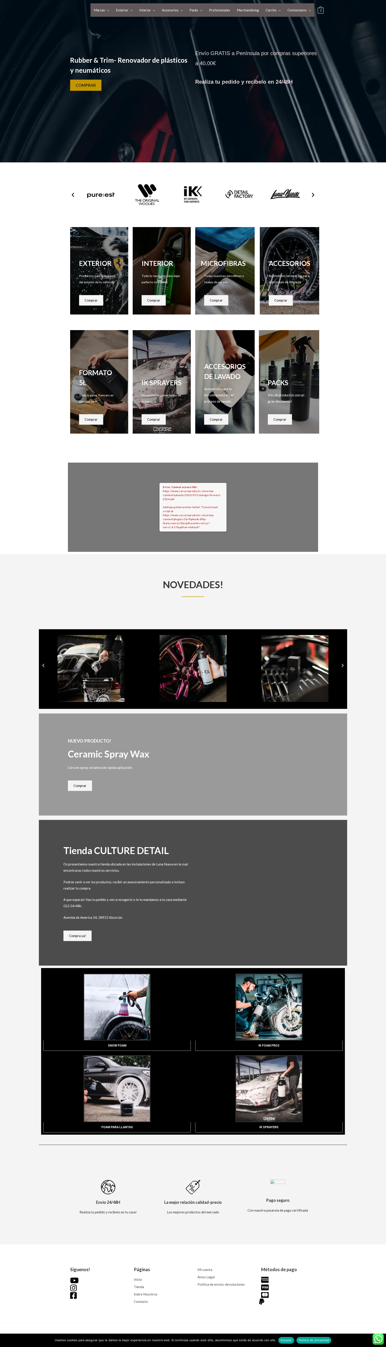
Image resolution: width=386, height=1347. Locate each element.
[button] (73, 195)
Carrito (271, 10)
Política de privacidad (314, 1340)
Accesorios (170, 10)
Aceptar (286, 1340)
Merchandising (248, 10)
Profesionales (219, 10)
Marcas (99, 10)
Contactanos (297, 10)
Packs (193, 10)
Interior (145, 10)
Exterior (122, 10)
